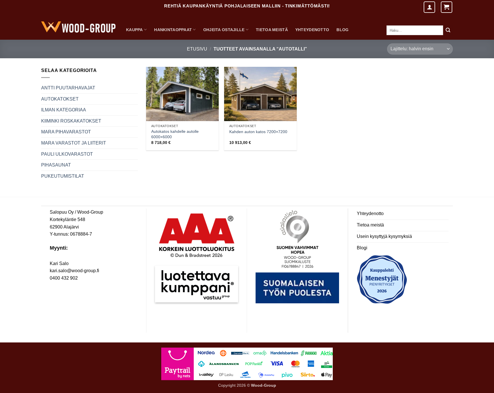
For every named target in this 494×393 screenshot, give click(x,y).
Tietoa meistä (272, 29)
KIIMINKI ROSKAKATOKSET (71, 121)
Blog (342, 29)
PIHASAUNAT (56, 165)
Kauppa (134, 29)
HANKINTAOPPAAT (173, 29)
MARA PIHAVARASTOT (66, 131)
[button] (446, 7)
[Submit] (448, 30)
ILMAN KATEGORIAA (63, 109)
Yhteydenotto (312, 29)
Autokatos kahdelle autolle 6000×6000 (175, 134)
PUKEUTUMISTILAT (62, 176)
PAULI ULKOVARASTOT (67, 154)
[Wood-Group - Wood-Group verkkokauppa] (78, 27)
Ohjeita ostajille (224, 29)
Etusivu (197, 49)
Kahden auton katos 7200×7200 (258, 131)
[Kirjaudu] (429, 7)
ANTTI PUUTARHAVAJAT (68, 87)
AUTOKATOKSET (60, 99)
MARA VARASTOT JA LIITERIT (73, 143)
